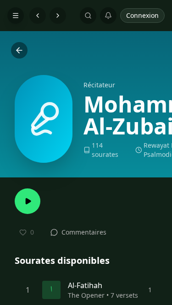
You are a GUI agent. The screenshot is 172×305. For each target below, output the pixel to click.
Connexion (142, 15)
